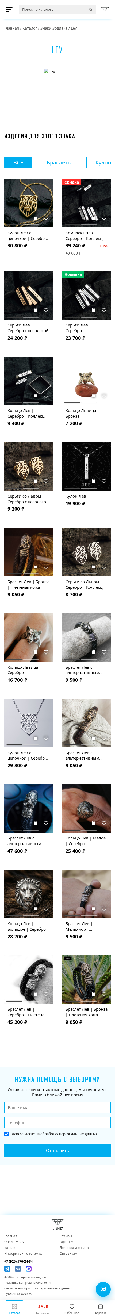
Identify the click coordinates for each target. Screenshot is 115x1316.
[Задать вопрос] (103, 1289)
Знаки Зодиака (53, 28)
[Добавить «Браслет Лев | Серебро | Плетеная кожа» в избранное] (46, 994)
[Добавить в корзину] (35, 217)
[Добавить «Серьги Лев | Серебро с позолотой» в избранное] (46, 310)
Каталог (29, 28)
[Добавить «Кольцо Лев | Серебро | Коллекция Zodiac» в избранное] (46, 395)
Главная (11, 28)
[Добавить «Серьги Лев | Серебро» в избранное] (104, 310)
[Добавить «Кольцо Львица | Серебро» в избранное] (46, 652)
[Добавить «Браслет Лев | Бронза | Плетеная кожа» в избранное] (46, 566)
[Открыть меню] (10, 9)
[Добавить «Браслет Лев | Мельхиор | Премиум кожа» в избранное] (104, 908)
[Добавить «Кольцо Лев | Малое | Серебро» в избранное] (104, 823)
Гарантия (67, 1242)
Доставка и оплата (74, 1248)
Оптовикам (68, 1254)
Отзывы (66, 1236)
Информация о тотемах (23, 1254)
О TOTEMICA (14, 1242)
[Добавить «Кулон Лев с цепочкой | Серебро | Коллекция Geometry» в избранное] (46, 737)
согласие (27, 1133)
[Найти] (90, 9)
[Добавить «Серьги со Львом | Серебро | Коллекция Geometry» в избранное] (104, 566)
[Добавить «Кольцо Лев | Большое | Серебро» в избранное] (46, 908)
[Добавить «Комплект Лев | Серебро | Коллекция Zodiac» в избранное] (104, 217)
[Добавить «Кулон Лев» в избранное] (104, 481)
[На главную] (105, 9)
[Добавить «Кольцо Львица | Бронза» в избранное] (104, 395)
